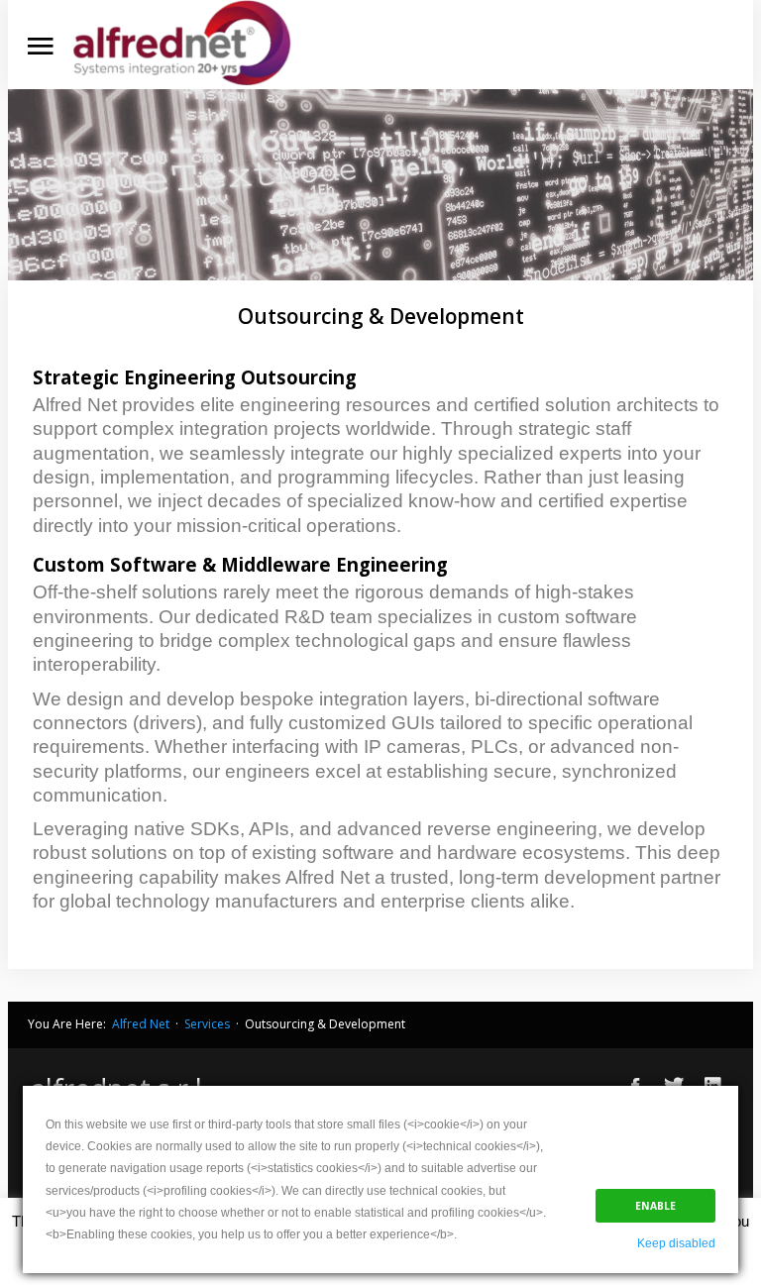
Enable (655, 1206)
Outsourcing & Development (381, 316)
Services (205, 1024)
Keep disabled (676, 1243)
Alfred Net (139, 1024)
